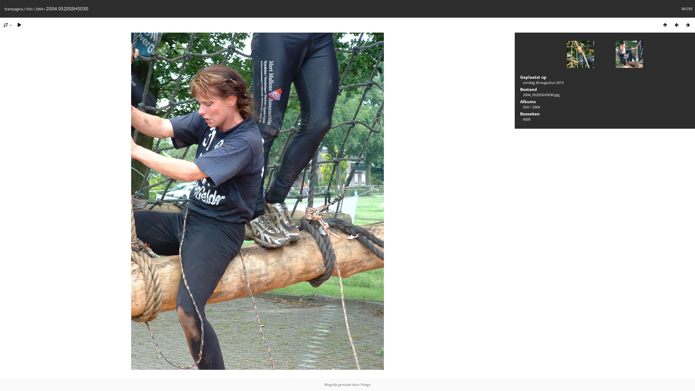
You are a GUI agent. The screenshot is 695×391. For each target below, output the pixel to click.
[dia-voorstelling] (19, 25)
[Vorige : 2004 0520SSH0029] (676, 25)
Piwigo (366, 384)
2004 (39, 9)
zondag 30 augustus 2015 (543, 82)
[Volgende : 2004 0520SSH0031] (688, 25)
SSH (29, 9)
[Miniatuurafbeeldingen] (665, 25)
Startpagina (13, 9)
